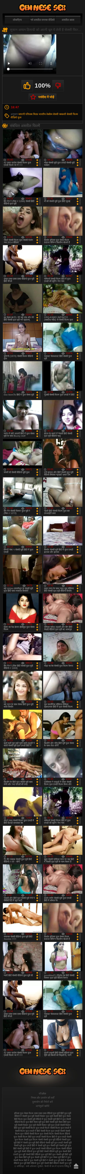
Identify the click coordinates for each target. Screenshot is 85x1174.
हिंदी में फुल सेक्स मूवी (52, 1157)
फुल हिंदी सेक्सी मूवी (50, 1122)
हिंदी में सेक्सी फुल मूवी (51, 1160)
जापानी (21, 114)
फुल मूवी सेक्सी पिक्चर (36, 1116)
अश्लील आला (68, 19)
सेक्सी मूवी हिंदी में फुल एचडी (28, 1148)
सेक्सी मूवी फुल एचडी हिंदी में (25, 1145)
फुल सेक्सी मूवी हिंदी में (53, 1119)
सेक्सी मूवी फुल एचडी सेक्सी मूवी (58, 1142)
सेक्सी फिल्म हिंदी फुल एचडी (29, 1136)
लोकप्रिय (17, 19)
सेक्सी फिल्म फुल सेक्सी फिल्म (41, 1133)
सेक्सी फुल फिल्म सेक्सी (33, 1139)
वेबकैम (49, 114)
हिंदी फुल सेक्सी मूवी (56, 1154)
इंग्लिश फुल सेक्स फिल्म (23, 1113)
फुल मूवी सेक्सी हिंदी (54, 1116)
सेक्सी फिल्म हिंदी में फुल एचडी (53, 1136)
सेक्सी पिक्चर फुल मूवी (27, 1125)
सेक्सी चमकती (59, 114)
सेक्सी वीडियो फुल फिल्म (51, 1148)
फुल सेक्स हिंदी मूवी (42, 7)
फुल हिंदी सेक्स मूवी (33, 1122)
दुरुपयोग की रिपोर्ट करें (42, 1101)
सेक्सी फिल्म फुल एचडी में (60, 1127)
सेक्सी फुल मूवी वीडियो (52, 1139)
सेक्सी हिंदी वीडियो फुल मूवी (37, 1154)
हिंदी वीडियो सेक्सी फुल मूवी (60, 1163)
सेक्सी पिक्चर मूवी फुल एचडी (48, 1125)
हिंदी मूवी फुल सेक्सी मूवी (33, 1157)
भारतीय (42, 114)
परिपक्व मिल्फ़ (32, 114)
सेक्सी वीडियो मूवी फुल (53, 1151)
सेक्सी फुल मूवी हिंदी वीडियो (34, 1142)
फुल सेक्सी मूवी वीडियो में (33, 1119)
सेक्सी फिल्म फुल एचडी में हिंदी (27, 1131)
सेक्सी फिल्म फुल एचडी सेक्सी (53, 1131)
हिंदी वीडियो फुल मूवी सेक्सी (38, 1163)
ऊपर (76, 1166)
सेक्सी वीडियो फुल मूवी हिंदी (32, 1151)
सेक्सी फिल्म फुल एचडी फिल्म (37, 1127)
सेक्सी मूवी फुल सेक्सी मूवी (48, 1145)
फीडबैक (42, 1093)
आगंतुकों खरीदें (42, 1106)
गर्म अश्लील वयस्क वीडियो (43, 19)
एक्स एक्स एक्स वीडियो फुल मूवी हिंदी (49, 1113)
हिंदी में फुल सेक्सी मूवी (33, 1160)
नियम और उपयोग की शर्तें (42, 1097)
